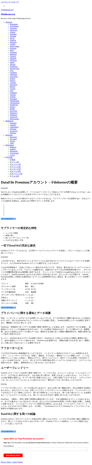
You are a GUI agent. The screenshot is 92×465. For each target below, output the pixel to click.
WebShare (13, 75)
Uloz (11, 71)
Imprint (20, 462)
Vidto (12, 143)
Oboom (12, 32)
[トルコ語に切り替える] (14, 176)
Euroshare (13, 99)
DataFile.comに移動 (8, 219)
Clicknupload (14, 103)
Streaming (9, 135)
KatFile (12, 79)
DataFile (13, 40)
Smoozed (13, 123)
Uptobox (13, 56)
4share (12, 62)
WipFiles (13, 133)
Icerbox (12, 107)
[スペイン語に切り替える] (15, 164)
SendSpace (14, 67)
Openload (13, 52)
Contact (14, 462)
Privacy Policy (6, 462)
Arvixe (12, 155)
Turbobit (13, 36)
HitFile (12, 109)
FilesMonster (14, 101)
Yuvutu (12, 141)
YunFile (12, 97)
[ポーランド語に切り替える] (16, 174)
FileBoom (13, 115)
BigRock (13, 147)
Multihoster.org (8, 14)
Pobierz (12, 81)
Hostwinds (14, 151)
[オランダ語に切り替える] (15, 171)
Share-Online (14, 46)
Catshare (13, 83)
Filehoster (8, 22)
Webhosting (9, 145)
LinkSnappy (14, 127)
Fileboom (13, 42)
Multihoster (9, 121)
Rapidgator (14, 24)
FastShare (13, 73)
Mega (12, 50)
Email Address (9, 446)
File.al (12, 38)
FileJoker (13, 48)
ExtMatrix (13, 93)
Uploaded (13, 28)
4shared (12, 64)
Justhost (12, 149)
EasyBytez (14, 131)
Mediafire (13, 54)
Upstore (12, 89)
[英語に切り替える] (12, 160)
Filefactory (14, 30)
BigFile (12, 87)
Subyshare (13, 85)
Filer (11, 91)
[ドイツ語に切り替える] (14, 162)
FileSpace (13, 60)
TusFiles (13, 95)
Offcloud (13, 129)
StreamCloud (14, 69)
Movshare (13, 137)
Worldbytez (14, 105)
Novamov (13, 139)
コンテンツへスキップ (10, 2)
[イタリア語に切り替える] (15, 169)
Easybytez (13, 111)
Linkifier (13, 125)
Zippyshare (14, 77)
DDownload (14, 119)
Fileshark (13, 58)
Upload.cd (13, 117)
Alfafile (12, 44)
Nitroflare (13, 34)
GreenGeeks (14, 153)
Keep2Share (14, 26)
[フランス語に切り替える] (15, 167)
